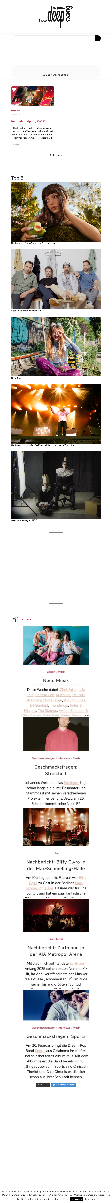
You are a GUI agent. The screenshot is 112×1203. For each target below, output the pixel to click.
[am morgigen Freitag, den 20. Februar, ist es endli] (56, 762)
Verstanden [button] (77, 1199)
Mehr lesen (89, 1199)
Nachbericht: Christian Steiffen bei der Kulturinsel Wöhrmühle (42, 445)
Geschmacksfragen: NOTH (25, 520)
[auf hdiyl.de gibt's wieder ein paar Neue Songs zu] (56, 671)
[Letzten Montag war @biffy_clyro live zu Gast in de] (56, 853)
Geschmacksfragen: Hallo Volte (27, 310)
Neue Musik (17, 378)
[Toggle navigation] (5, 44)
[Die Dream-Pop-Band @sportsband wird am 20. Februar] (56, 1035)
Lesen (16, 144)
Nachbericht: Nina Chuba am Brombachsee (33, 243)
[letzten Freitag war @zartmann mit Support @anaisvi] (56, 944)
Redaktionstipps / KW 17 (28, 121)
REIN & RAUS (16, 110)
